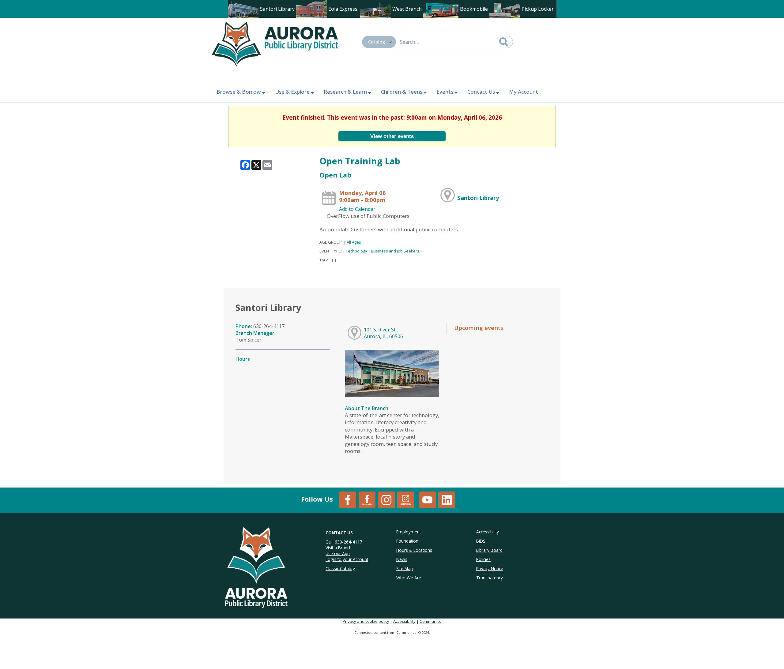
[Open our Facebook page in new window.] (347, 499)
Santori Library (478, 197)
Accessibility (404, 621)
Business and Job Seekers (395, 251)
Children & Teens (402, 91)
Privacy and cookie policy (366, 621)
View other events (392, 136)
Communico (431, 621)
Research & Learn (346, 91)
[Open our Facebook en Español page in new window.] (367, 499)
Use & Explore (293, 91)
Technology (356, 251)
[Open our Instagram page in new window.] (386, 499)
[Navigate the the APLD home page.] (274, 43)
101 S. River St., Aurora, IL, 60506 (383, 333)
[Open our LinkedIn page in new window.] (446, 499)
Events (445, 91)
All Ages (354, 242)
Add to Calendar (357, 209)
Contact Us (481, 91)
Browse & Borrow (239, 91)
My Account (523, 91)
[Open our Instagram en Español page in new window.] (405, 499)
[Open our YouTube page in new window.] (427, 499)
